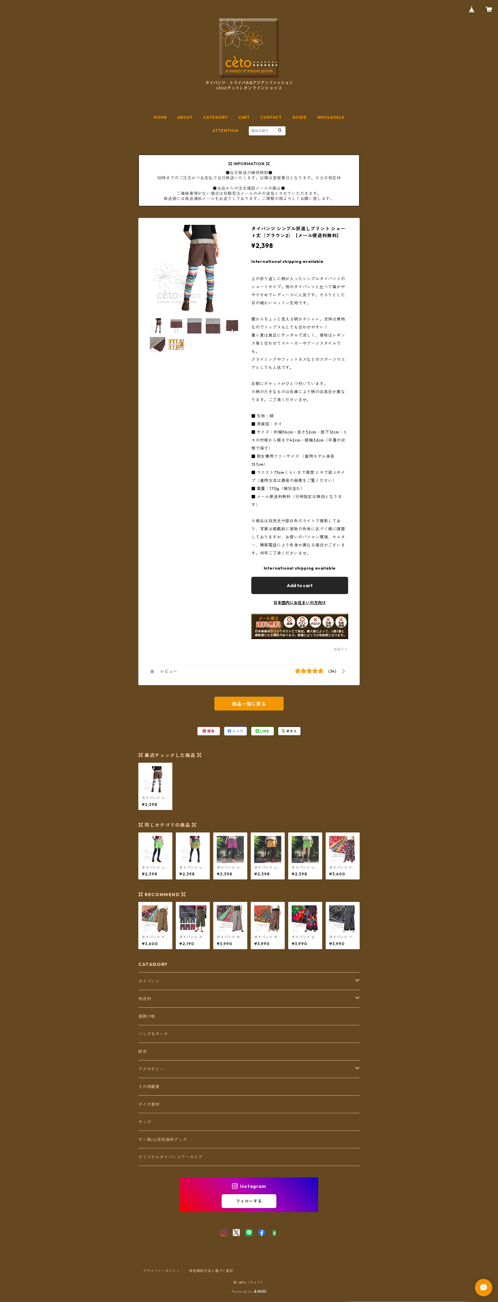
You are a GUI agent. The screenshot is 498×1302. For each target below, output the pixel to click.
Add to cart (300, 585)
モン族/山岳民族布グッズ (162, 1139)
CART (244, 117)
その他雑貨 (149, 1086)
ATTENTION (225, 130)
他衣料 (144, 998)
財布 (142, 1051)
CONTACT (271, 117)
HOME (160, 117)
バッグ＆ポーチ (153, 1034)
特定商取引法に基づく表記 (211, 1271)
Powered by (243, 1291)
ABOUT (185, 117)
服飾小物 (146, 1016)
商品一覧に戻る (249, 704)
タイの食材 (149, 1104)
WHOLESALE (330, 117)
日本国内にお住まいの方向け (299, 602)
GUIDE (299, 117)
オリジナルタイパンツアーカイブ (170, 1157)
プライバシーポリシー (161, 1271)
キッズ (144, 1121)
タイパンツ (149, 981)
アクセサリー (151, 1069)
